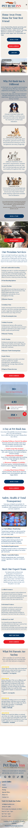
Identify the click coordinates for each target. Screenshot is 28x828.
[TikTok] (18, 777)
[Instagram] (14, 777)
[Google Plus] (5, 777)
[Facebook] (9, 777)
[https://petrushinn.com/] (11, 5)
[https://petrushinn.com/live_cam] (14, 519)
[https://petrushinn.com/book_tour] (14, 107)
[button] (26, 4)
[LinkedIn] (22, 777)
